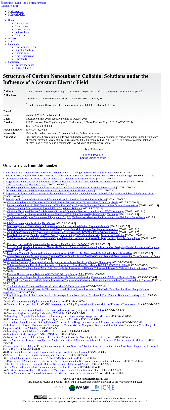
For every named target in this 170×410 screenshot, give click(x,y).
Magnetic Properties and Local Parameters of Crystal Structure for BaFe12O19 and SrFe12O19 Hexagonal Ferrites (66, 181)
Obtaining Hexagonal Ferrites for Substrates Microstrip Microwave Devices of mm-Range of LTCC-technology (65, 211)
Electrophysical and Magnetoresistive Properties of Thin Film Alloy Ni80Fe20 (48, 244)
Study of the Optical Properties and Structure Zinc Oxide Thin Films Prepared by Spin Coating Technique (62, 214)
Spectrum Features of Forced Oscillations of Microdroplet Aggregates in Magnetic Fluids (53, 370)
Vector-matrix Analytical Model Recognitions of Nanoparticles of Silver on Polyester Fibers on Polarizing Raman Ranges (69, 175)
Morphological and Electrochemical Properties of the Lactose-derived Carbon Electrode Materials (58, 226)
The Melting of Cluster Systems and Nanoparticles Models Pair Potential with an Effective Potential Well (61, 187)
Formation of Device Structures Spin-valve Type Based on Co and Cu (44, 319)
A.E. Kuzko (74, 91)
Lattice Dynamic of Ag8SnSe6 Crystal (26, 184)
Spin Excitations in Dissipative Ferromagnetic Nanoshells (37, 355)
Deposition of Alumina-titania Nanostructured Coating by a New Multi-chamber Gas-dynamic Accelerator (62, 229)
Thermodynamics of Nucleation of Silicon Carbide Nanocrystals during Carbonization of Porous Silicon (60, 172)
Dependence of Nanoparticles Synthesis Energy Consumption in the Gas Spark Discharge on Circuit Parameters (66, 361)
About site (20, 35)
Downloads (21, 59)
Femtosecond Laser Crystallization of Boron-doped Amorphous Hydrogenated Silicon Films (55, 310)
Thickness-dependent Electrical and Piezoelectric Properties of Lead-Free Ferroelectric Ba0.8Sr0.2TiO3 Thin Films (67, 265)
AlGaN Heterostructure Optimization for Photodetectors (36, 301)
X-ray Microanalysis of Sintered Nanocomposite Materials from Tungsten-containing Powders (56, 373)
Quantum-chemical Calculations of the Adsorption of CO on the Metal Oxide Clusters (51, 178)
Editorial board (22, 32)
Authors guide (22, 53)
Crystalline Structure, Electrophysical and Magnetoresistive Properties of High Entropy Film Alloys (59, 262)
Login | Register (9, 5)
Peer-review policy (24, 65)
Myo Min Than (91, 91)
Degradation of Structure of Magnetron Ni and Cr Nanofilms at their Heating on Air (49, 190)
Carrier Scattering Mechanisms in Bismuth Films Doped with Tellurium (44, 208)
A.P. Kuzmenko (35, 91)
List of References (93, 149)
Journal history (22, 29)
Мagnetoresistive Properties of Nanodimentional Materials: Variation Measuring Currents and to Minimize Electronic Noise (71, 277)
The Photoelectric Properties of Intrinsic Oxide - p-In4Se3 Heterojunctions (46, 286)
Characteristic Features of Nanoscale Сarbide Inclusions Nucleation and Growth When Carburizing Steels (62, 202)
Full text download (93, 154)
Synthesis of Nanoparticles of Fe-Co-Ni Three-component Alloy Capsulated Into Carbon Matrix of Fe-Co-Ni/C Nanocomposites (74, 304)
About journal (22, 26)
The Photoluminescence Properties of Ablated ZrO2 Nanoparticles (42, 358)
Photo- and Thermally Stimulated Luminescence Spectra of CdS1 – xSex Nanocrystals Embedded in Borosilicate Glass (69, 253)
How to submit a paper (27, 47)
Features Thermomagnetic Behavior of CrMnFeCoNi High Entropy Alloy (46, 274)
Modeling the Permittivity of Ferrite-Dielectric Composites (37, 331)
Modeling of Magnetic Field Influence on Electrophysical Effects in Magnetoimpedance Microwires (59, 316)
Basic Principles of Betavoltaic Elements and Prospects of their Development (47, 352)
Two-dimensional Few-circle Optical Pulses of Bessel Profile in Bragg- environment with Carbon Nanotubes (64, 322)
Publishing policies (24, 50)
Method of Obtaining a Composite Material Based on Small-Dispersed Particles (48, 364)
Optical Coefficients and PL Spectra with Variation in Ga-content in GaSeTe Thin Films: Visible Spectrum (62, 232)
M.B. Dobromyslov (131, 91)
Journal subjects (23, 68)
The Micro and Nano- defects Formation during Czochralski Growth (43, 367)
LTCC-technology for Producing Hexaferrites (31, 223)
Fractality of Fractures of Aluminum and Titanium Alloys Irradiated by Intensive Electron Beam (56, 199)
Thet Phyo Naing (55, 91)
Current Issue (22, 23)
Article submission (24, 56)
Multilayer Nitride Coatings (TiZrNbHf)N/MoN (32, 334)
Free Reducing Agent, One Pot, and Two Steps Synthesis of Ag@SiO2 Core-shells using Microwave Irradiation (66, 235)
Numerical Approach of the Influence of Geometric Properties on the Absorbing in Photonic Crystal (59, 337)
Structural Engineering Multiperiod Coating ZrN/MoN (35, 313)
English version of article (93, 157)
